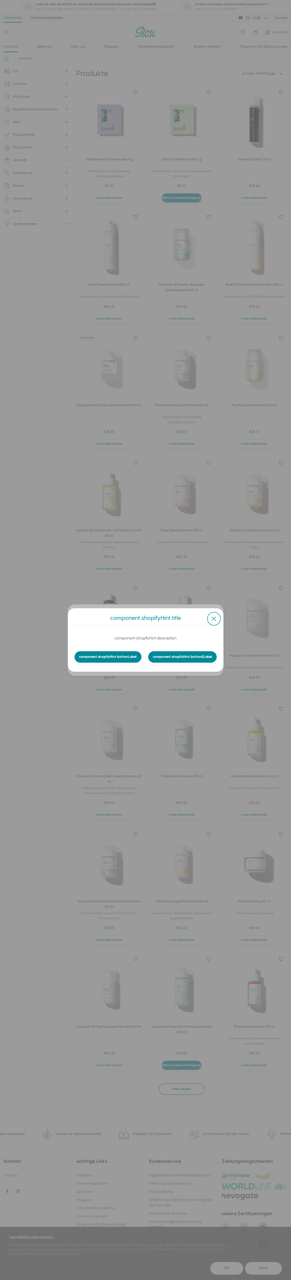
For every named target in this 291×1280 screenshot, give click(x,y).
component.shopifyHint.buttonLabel (108, 657)
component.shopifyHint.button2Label (182, 657)
